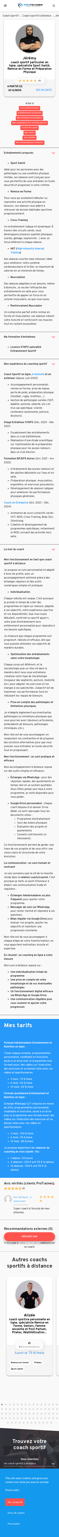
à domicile (38, 374)
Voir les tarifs (44, 89)
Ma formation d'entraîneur (19, 337)
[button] (2, 1404)
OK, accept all (15, 1502)
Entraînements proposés (18, 153)
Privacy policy (12, 1490)
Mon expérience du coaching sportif (25, 364)
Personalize (14, 1523)
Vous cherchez (30, 1459)
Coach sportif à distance (37, 16)
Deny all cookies (16, 1513)
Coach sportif (11, 16)
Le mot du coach (14, 549)
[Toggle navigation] (5, 5)
